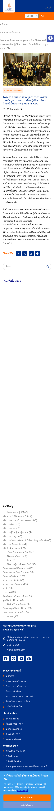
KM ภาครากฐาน (11, 536)
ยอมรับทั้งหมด (27, 797)
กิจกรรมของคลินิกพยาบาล (16, 568)
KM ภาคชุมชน (10, 528)
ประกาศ (7, 592)
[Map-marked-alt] (29, 658)
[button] (50, 38)
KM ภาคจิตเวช (10, 524)
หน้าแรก (4, 24)
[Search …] (42, 16)
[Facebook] (6, 658)
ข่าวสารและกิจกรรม (10, 32)
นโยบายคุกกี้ (22, 791)
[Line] (13, 658)
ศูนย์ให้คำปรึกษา (11, 600)
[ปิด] (51, 773)
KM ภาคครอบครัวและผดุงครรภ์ (18, 520)
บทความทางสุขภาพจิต (14, 612)
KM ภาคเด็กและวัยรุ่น (13, 544)
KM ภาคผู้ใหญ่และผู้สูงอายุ (15, 532)
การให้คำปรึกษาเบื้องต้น (14, 604)
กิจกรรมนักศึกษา (11, 576)
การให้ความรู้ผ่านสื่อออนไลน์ (17, 564)
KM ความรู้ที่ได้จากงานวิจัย (16, 516)
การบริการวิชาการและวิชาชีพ (17, 552)
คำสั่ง (5, 588)
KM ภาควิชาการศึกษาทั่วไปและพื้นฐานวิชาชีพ (25, 540)
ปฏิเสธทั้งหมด (27, 805)
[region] (27, 791)
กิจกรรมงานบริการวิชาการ (16, 572)
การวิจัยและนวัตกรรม (13, 556)
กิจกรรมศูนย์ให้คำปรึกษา (15, 608)
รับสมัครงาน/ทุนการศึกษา (15, 596)
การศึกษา (7, 560)
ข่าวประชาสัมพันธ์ (12, 580)
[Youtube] (21, 658)
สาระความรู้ (9, 616)
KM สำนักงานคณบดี (12, 548)
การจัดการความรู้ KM (13, 512)
